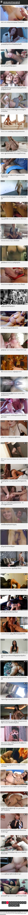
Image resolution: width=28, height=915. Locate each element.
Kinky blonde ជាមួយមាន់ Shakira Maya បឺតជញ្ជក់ (13, 284)
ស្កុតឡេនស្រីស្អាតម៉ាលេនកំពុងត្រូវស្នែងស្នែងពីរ (11, 44)
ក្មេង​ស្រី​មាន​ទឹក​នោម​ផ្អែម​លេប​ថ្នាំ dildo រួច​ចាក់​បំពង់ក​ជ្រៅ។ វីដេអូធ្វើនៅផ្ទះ (13, 809)
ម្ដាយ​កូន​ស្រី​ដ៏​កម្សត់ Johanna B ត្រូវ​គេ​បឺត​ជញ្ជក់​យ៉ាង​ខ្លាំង (14, 896)
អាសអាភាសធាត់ (11, 2)
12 (12, 905)
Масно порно (23, 913)
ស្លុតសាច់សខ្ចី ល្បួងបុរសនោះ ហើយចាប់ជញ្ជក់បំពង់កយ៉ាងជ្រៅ (14, 678)
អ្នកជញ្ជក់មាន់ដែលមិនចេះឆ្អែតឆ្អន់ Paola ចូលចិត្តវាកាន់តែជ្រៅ (13, 197)
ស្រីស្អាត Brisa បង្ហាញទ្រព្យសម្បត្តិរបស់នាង (10, 437)
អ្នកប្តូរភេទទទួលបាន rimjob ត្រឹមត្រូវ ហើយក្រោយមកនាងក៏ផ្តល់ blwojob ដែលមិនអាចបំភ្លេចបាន (14, 721)
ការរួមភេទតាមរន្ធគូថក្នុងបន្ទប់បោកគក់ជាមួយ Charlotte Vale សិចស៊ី (13, 765)
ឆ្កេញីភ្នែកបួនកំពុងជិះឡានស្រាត (8, 306)
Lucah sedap (17, 913)
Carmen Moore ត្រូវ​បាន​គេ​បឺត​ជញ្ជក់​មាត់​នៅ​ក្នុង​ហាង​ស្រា (14, 590)
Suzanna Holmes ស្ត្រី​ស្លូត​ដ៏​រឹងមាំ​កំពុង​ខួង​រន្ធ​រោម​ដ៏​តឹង (13, 634)
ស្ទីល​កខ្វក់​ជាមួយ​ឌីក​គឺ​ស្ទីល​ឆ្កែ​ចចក (9, 66)
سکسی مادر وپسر (24, 912)
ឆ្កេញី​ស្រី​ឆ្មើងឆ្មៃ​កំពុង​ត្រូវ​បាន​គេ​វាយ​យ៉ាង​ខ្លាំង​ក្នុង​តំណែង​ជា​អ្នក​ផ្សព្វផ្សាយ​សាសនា (13, 88)
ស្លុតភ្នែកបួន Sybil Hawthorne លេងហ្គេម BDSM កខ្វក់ (13, 350)
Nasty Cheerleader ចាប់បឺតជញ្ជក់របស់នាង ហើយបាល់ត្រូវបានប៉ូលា (13, 416)
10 (25, 902)
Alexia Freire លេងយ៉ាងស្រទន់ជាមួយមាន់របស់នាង (13, 131)
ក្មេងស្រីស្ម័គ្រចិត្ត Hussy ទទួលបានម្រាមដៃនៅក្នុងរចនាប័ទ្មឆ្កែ (13, 481)
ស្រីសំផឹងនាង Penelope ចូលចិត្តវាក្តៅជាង (10, 262)
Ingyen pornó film (3, 912)
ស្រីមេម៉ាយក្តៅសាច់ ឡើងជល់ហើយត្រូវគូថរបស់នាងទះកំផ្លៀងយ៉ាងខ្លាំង (13, 175)
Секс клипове (11, 912)
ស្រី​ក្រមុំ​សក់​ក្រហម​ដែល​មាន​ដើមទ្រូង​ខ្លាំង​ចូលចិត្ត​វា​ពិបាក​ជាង (13, 656)
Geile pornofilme (17, 912)
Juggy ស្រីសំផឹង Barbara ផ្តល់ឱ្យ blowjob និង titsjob (13, 219)
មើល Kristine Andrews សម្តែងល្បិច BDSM (11, 371)
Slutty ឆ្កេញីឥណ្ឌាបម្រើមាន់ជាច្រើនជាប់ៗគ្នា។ (11, 874)
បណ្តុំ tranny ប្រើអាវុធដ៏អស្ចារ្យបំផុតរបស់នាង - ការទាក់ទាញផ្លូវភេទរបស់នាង (12, 503)
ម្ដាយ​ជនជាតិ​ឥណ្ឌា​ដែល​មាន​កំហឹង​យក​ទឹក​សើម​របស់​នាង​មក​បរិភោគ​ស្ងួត (13, 831)
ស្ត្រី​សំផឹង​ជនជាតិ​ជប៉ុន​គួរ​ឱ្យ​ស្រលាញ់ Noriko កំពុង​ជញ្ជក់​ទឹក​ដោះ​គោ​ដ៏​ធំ (13, 852)
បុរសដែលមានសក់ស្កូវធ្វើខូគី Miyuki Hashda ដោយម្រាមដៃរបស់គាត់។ (13, 394)
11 (9, 905)
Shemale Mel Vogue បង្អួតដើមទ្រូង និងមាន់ (11, 568)
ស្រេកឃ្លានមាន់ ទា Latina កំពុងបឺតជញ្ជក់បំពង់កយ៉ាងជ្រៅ (14, 786)
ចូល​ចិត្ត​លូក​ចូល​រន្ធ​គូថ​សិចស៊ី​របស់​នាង (9, 328)
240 (15, 905)
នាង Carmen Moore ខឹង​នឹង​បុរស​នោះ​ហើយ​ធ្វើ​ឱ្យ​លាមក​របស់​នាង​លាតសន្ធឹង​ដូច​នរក (13, 743)
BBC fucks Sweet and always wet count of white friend (13, 459)
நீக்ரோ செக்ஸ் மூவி (10, 913)
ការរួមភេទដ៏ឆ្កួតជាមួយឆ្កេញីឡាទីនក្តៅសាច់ (10, 699)
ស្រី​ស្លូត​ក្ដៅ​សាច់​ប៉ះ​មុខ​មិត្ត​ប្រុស (8, 546)
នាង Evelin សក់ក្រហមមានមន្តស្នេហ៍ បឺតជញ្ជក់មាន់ (12, 22)
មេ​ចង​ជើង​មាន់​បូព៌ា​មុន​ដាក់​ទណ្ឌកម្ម (8, 524)
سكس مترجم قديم (3, 913)
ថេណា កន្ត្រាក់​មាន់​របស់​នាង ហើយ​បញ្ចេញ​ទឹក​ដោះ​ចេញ (13, 153)
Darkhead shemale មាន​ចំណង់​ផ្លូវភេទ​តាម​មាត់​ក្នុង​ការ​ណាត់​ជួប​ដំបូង (13, 110)
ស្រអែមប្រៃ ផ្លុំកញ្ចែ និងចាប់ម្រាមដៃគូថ (9, 612)
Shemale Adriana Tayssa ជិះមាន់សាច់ (10, 240)
